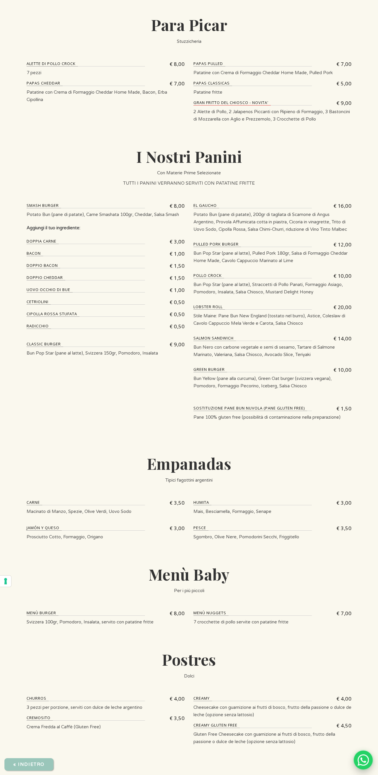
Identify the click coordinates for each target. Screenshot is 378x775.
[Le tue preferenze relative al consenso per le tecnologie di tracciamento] (5, 581)
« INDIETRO (29, 764)
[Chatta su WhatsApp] (363, 760)
